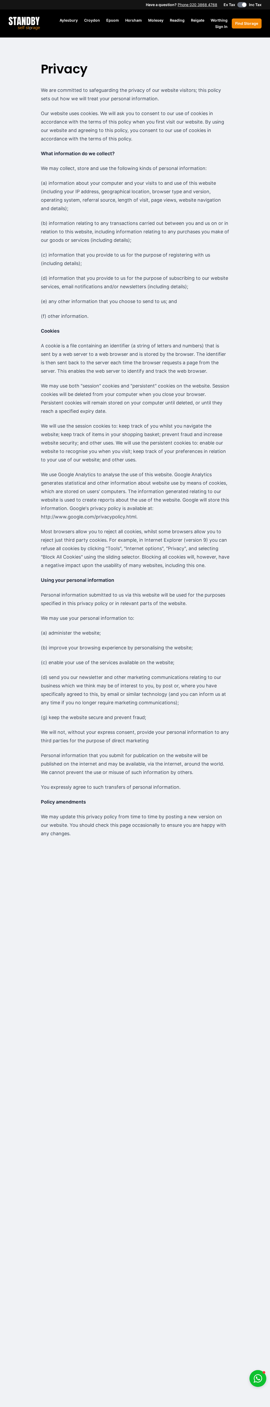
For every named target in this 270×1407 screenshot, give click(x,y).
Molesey (155, 20)
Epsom (112, 20)
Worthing (219, 20)
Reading (177, 20)
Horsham (133, 20)
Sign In (221, 26)
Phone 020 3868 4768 (197, 4)
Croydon (92, 20)
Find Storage (246, 23)
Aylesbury (69, 20)
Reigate (197, 20)
